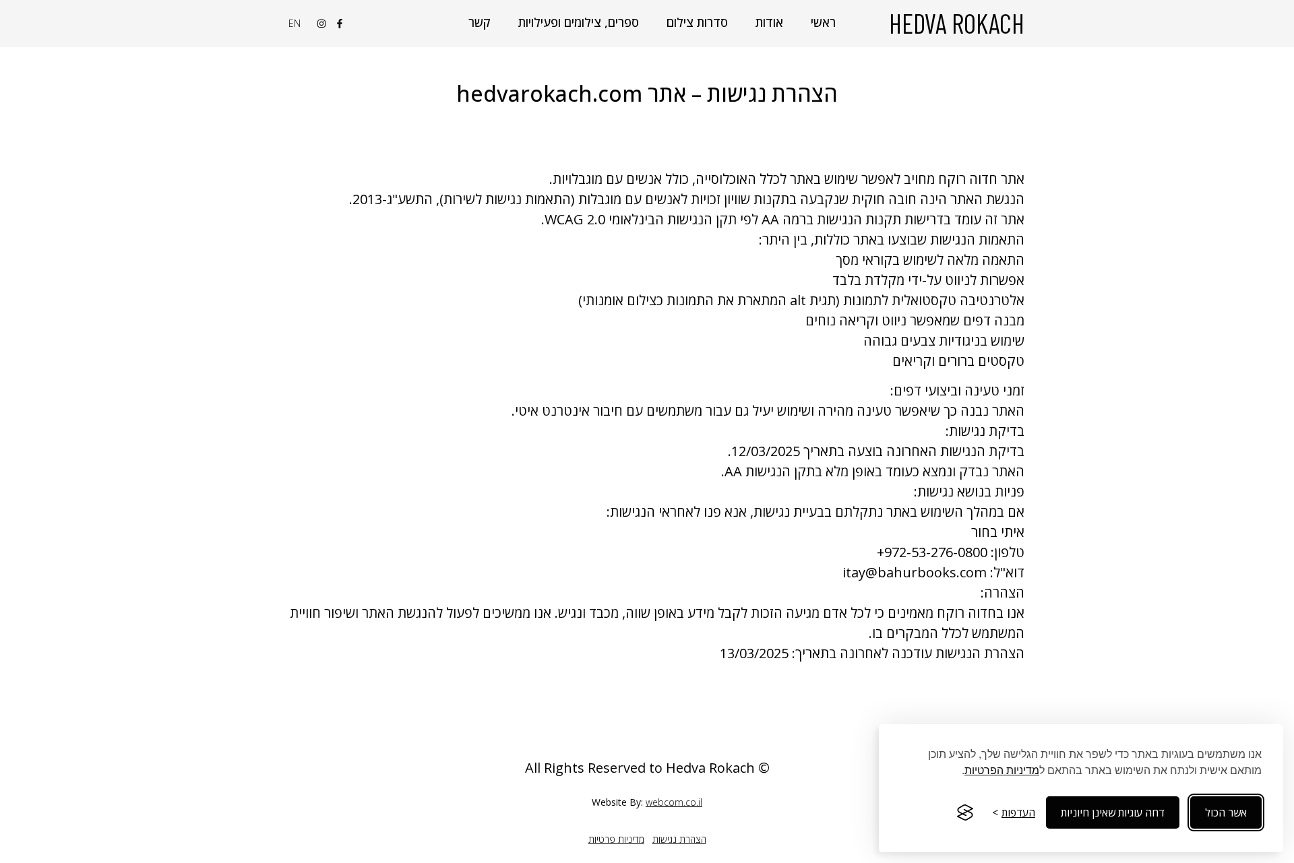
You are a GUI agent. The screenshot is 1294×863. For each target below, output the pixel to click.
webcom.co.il (674, 802)
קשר (479, 22)
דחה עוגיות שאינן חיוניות (1113, 812)
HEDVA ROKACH (956, 23)
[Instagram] (321, 23)
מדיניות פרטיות (616, 839)
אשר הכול (1226, 812)
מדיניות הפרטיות (1001, 769)
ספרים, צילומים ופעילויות (578, 22)
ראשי (823, 22)
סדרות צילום (697, 22)
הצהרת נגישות (679, 839)
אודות (769, 22)
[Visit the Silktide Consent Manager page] (965, 812)
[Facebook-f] (339, 23)
